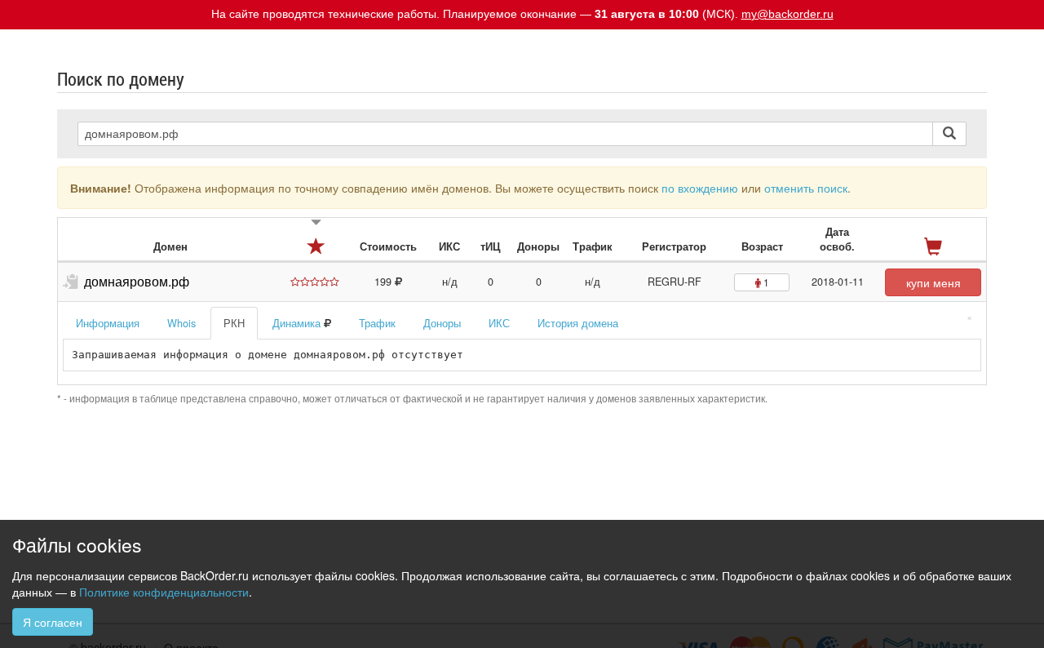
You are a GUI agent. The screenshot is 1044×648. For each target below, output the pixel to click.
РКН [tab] (234, 323)
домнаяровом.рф (136, 281)
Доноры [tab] (442, 323)
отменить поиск (805, 188)
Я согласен (52, 622)
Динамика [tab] (298, 323)
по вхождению (699, 188)
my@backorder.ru (787, 13)
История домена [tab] (577, 323)
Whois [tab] (181, 323)
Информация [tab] (107, 323)
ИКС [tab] (499, 323)
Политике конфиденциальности (164, 592)
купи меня (933, 282)
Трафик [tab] (377, 323)
